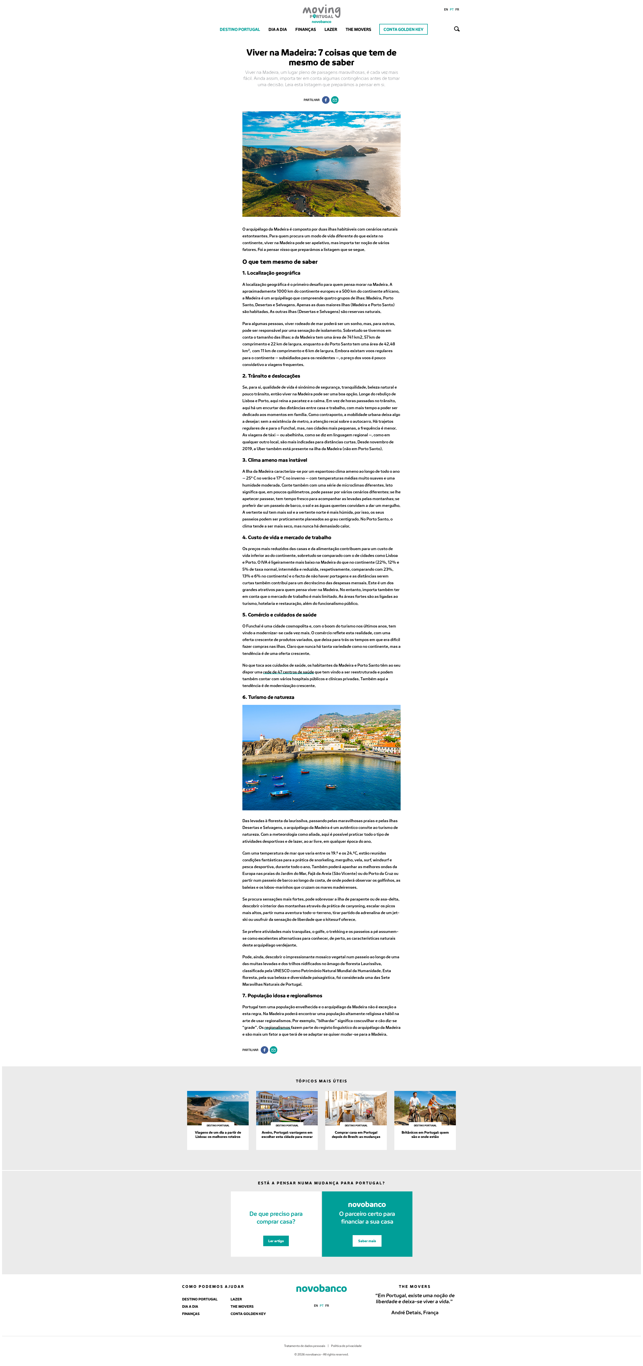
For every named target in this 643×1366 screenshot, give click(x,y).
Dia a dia (278, 29)
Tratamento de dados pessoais (304, 1345)
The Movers (358, 29)
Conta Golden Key (403, 29)
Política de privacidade (346, 1345)
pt (452, 9)
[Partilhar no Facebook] (326, 100)
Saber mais (367, 1241)
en (446, 9)
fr (457, 9)
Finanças (305, 29)
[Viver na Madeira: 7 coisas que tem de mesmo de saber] (335, 100)
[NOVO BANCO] (321, 1288)
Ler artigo (276, 1241)
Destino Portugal (240, 29)
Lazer (331, 29)
